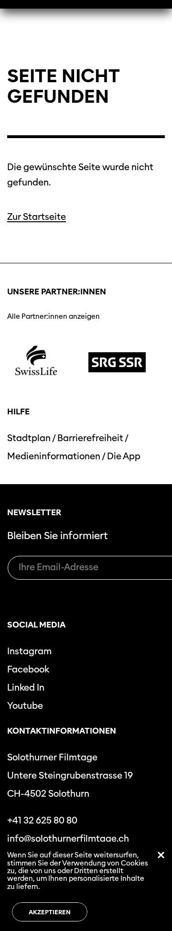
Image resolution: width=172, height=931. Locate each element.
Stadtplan (29, 438)
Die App (123, 456)
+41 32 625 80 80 (42, 820)
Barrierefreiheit (90, 438)
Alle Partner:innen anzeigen (53, 316)
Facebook (28, 669)
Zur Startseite (36, 216)
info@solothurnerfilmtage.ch (68, 838)
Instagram (29, 651)
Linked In (25, 687)
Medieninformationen (53, 456)
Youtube (25, 705)
